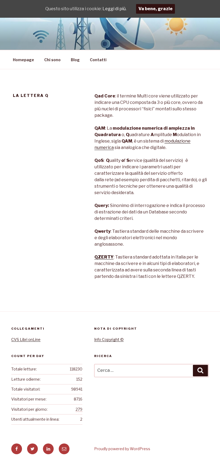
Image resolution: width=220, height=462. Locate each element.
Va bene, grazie (155, 8)
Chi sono (52, 59)
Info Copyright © (109, 339)
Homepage (23, 59)
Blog (75, 59)
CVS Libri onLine (26, 339)
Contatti (98, 59)
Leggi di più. (114, 8)
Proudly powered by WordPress (122, 448)
